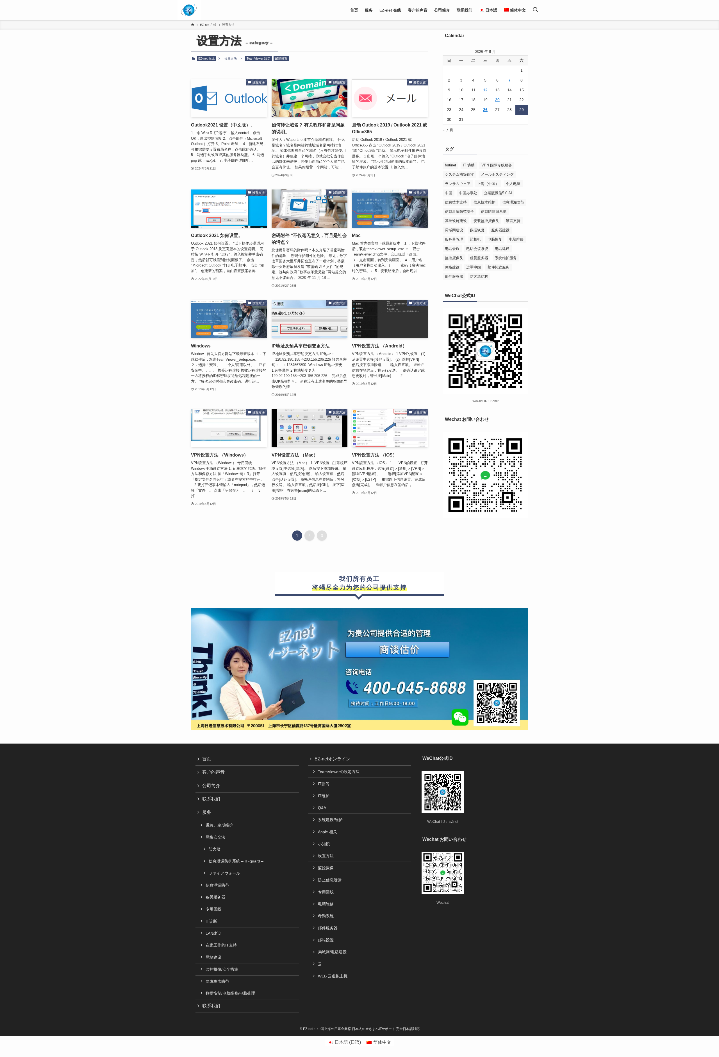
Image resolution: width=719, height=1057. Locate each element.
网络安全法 (215, 837)
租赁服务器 (479, 258)
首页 (206, 758)
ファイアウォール (224, 873)
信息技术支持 (456, 202)
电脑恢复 (495, 239)
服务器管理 (454, 239)
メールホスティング (497, 174)
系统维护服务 (506, 258)
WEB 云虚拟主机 (332, 976)
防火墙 (214, 849)
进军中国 (473, 267)
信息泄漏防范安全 (459, 211)
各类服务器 (215, 897)
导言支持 (513, 221)
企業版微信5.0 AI (498, 193)
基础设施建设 (456, 221)
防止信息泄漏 (330, 880)
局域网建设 (454, 230)
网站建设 (213, 957)
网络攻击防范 (217, 981)
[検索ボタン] (535, 10)
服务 (206, 812)
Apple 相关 (327, 832)
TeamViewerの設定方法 (339, 771)
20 (497, 100)
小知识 (324, 844)
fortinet (450, 165)
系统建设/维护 (330, 819)
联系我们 (211, 798)
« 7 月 (448, 130)
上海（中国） (488, 184)
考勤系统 (326, 916)
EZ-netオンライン (333, 758)
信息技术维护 (484, 202)
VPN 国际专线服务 (496, 165)
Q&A (322, 807)
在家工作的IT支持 (221, 945)
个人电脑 (513, 184)
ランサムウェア (457, 184)
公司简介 (211, 785)
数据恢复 (477, 230)
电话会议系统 (477, 249)
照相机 (475, 239)
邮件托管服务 (498, 267)
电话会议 (452, 249)
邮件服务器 (454, 276)
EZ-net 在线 (206, 58)
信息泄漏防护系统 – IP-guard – (236, 861)
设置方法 (326, 855)
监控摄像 (326, 868)
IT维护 (323, 796)
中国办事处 (468, 193)
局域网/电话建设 (332, 952)
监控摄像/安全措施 (222, 969)
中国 (448, 193)
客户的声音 (213, 772)
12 (485, 90)
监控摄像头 (454, 258)
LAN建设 (213, 933)
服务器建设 (500, 230)
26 (485, 109)
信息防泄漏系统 (493, 211)
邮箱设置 (281, 58)
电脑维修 (516, 239)
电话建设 (502, 249)
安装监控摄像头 (486, 221)
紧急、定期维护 (219, 825)
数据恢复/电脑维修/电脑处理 (230, 993)
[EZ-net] (189, 10)
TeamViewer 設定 (258, 58)
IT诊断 (211, 921)
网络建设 (452, 267)
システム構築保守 (459, 174)
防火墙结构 (479, 276)
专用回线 (213, 909)
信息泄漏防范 (513, 202)
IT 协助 (469, 165)
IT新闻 (323, 784)
